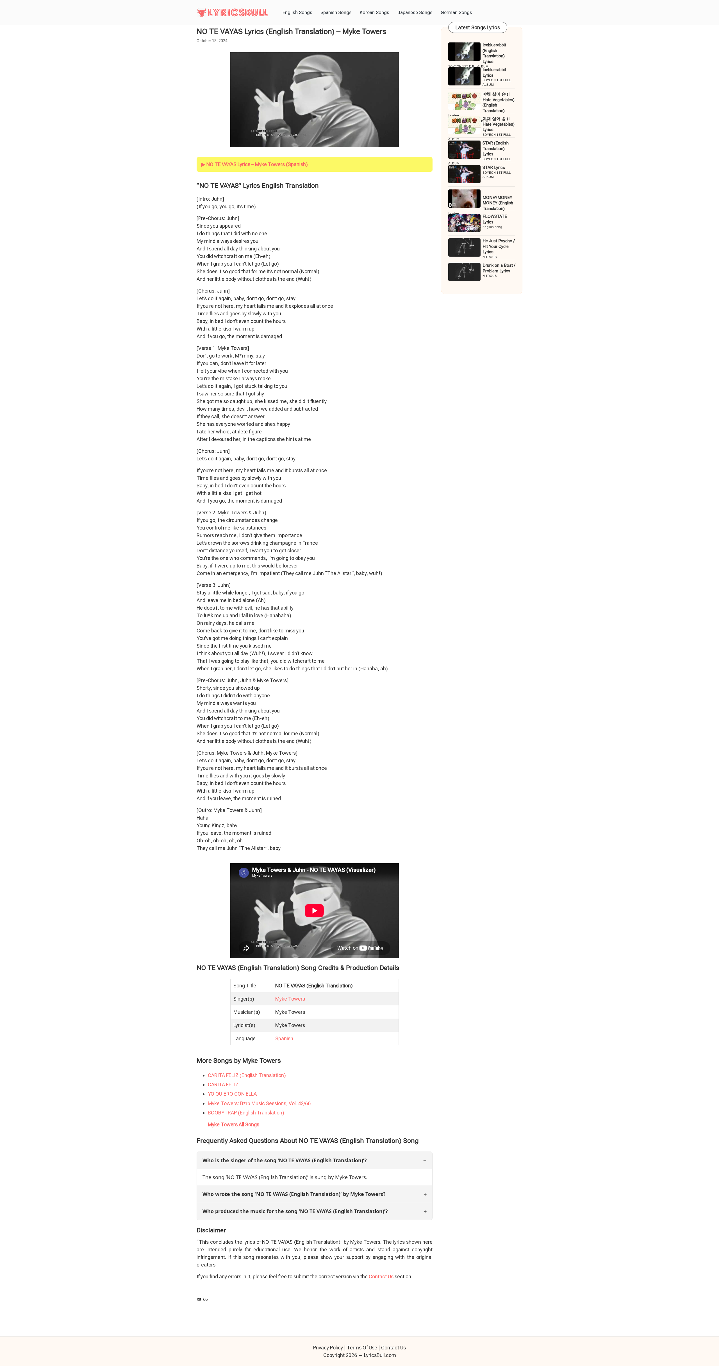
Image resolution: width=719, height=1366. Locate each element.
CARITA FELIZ (223, 1084)
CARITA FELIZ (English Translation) (247, 1075)
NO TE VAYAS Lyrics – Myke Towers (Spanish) (257, 164)
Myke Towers (290, 999)
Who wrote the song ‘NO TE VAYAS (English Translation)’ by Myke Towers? (294, 1194)
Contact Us (381, 1276)
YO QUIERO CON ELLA (232, 1094)
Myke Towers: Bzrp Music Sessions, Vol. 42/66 (259, 1103)
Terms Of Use (362, 1348)
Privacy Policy (328, 1348)
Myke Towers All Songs (233, 1124)
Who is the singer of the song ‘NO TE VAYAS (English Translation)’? (284, 1160)
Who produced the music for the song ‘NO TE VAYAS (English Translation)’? (295, 1211)
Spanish (284, 1038)
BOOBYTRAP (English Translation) (246, 1113)
